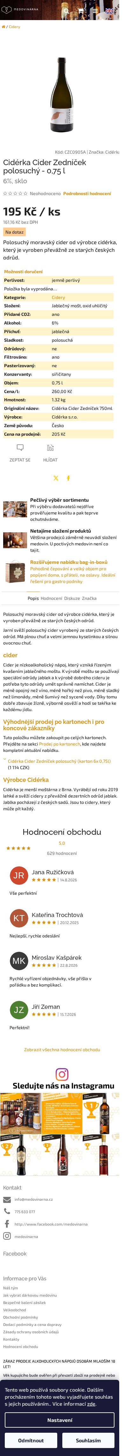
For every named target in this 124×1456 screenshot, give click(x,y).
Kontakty (11, 1339)
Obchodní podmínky (20, 1317)
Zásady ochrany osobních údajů (31, 1331)
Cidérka (113, 152)
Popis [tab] (33, 598)
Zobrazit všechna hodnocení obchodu (62, 1049)
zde (91, 1404)
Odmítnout (31, 1440)
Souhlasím (88, 1440)
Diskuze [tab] (72, 598)
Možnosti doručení (23, 271)
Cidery (58, 297)
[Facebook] (68, 478)
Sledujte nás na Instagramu (63, 1085)
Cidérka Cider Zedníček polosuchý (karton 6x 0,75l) (59, 761)
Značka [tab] (89, 598)
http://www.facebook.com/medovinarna (51, 1224)
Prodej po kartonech (59, 743)
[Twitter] (56, 478)
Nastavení (59, 1420)
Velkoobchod (14, 1309)
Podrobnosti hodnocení (87, 193)
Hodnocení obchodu (20, 1346)
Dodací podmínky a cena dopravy (32, 1324)
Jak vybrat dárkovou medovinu (30, 1295)
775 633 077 (25, 1211)
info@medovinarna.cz (34, 1199)
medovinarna (26, 1236)
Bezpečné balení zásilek (24, 1302)
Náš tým (10, 1287)
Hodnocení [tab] (51, 598)
